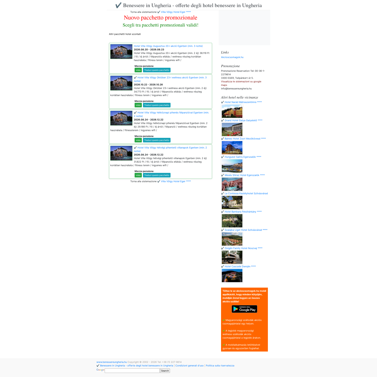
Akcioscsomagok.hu (232, 57)
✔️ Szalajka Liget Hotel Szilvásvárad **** (244, 229)
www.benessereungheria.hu (112, 362)
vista (138, 70)
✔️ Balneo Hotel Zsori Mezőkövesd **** (243, 138)
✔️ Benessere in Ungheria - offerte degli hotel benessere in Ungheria (188, 5)
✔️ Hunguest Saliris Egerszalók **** (241, 156)
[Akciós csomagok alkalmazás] (244, 308)
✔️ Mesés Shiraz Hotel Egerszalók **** (243, 175)
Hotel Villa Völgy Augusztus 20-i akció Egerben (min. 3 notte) (168, 45)
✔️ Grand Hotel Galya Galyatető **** (241, 120)
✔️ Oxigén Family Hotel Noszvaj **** (241, 248)
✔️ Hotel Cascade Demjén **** (238, 266)
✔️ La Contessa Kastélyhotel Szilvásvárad (244, 193)
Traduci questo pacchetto (156, 70)
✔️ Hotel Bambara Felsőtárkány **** (241, 211)
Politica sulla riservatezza (220, 365)
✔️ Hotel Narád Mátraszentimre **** (241, 102)
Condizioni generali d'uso (189, 365)
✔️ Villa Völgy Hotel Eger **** (174, 11)
